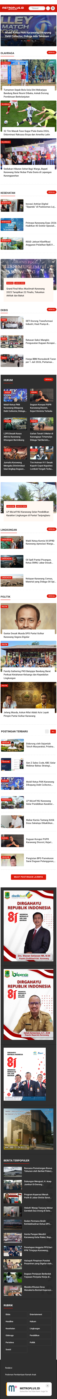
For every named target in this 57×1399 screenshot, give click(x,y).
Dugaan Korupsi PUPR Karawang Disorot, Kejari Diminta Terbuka (41, 407)
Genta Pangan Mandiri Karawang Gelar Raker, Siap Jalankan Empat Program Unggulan (37, 1236)
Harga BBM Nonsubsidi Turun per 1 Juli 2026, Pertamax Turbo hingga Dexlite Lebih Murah (41, 361)
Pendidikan (34, 1335)
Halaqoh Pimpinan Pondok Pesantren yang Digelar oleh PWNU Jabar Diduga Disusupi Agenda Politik (38, 1262)
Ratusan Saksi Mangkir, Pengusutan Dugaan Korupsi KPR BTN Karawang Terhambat (40, 342)
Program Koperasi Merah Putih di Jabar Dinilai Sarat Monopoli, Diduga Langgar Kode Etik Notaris (37, 1196)
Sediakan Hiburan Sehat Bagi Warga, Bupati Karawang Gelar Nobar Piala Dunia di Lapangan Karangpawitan (28, 172)
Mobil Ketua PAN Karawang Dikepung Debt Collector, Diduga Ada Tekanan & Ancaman (28, 34)
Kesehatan (10, 1328)
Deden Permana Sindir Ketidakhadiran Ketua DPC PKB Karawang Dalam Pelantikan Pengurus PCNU (37, 1223)
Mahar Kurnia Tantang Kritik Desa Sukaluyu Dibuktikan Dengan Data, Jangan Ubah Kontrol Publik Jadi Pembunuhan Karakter (40, 822)
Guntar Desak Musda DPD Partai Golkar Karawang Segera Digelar (24, 635)
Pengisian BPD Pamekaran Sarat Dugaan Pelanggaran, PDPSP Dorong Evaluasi (40, 860)
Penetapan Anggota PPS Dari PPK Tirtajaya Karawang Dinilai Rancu (38, 1249)
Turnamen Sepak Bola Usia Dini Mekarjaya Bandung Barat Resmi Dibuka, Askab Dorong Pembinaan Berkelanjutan (26, 93)
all (53, 731)
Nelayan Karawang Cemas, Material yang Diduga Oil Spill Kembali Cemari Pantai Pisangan (41, 580)
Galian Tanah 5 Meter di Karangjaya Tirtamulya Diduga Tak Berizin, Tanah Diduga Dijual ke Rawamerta (41, 437)
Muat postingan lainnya (28, 877)
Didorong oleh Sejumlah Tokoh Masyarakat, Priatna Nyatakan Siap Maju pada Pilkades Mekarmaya (39, 745)
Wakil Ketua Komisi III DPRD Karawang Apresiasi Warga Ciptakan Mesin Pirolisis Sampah (40, 542)
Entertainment (36, 1314)
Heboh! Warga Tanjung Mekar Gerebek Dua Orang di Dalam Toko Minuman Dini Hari (38, 1209)
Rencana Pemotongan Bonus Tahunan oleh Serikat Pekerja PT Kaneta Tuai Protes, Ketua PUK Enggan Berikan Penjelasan (38, 1170)
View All (51, 52)
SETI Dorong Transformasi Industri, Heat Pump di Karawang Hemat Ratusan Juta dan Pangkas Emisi (39, 323)
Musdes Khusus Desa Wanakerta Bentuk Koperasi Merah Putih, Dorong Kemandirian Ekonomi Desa (37, 1289)
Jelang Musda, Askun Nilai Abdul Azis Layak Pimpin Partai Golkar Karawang (26, 714)
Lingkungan (35, 1328)
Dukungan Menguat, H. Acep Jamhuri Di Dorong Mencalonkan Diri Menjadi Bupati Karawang (37, 1183)
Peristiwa (10, 1342)
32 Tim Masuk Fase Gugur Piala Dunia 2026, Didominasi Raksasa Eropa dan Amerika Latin (27, 133)
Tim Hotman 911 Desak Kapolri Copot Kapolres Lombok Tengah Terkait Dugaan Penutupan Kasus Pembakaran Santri (41, 466)
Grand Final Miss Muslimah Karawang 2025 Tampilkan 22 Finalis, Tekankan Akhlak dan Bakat (25, 292)
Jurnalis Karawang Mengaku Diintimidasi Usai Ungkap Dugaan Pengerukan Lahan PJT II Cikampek (15, 466)
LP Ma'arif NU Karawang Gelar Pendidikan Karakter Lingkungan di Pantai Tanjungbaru (28, 514)
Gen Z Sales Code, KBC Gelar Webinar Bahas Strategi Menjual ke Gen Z (40, 764)
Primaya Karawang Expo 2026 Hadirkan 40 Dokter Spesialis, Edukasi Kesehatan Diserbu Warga (41, 224)
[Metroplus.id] (13, 9)
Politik (32, 1342)
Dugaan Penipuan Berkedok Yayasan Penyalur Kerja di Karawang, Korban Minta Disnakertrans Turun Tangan (38, 1275)
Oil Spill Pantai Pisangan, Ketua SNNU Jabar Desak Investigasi (39, 561)
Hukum (33, 1321)
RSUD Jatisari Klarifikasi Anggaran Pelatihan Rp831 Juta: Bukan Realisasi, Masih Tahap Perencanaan (40, 243)
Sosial (8, 1349)
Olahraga (10, 1335)
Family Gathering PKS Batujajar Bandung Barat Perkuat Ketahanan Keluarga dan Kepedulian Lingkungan (27, 675)
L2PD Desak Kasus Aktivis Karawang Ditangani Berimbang (14, 436)
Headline (9, 1321)
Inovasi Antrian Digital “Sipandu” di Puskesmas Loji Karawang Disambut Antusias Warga (41, 205)
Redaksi (8, 1368)
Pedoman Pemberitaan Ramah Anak (20, 1374)
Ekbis (8, 1314)
